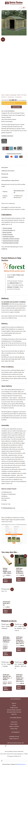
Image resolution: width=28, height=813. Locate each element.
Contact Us (4, 248)
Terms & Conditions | (9, 751)
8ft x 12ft (10, 113)
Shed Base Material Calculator (10, 242)
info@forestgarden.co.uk (9, 508)
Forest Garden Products (10, 119)
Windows (8, 117)
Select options (6, 653)
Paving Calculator (7, 228)
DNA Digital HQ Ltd (22, 764)
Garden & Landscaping (10, 95)
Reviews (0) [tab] (4, 174)
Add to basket (16, 107)
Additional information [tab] (7, 170)
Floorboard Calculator (8, 236)
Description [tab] (4, 167)
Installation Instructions (7, 135)
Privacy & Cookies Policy (18, 751)
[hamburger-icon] (5, 8)
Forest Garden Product (18, 113)
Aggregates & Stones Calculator (11, 238)
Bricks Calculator (7, 232)
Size (13, 115)
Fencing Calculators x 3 (9, 230)
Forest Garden (9, 121)
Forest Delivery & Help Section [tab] (10, 180)
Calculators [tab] (4, 177)
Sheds (18, 95)
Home (2, 95)
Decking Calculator (8, 234)
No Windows (4, 115)
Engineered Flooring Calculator (11, 240)
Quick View (7, 565)
